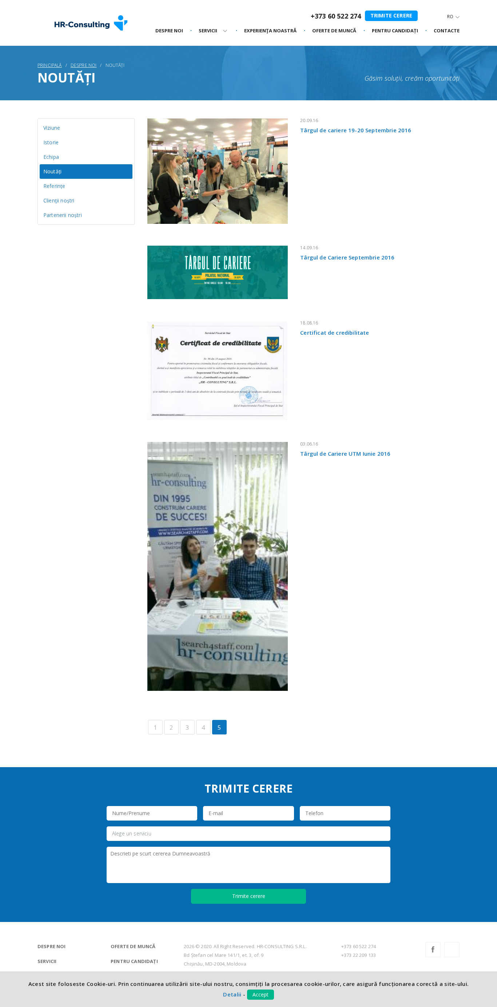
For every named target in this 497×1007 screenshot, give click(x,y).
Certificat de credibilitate (334, 332)
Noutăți (52, 171)
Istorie (51, 142)
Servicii (46, 961)
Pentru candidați (134, 961)
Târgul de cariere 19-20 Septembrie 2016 (355, 130)
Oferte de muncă (133, 946)
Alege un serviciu (131, 833)
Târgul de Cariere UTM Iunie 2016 (345, 453)
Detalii (232, 994)
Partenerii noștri (62, 215)
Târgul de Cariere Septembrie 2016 (347, 257)
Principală (49, 65)
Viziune (51, 127)
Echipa (51, 156)
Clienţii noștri (58, 200)
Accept (261, 994)
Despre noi (169, 30)
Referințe (54, 185)
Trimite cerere (391, 15)
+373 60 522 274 (336, 16)
